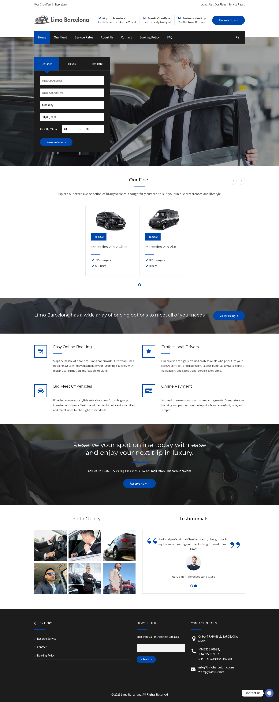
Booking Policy (150, 37)
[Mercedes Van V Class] (110, 221)
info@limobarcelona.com (216, 667)
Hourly (72, 64)
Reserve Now (138, 483)
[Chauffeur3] (50, 592)
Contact (126, 37)
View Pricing (228, 316)
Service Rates (237, 4)
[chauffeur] (119, 592)
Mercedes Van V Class (109, 247)
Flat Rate (97, 64)
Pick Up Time (48, 129)
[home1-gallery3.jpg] (119, 559)
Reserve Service (46, 638)
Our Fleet (220, 4)
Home (42, 37)
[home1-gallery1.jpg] (50, 559)
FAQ (170, 37)
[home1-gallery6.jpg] (85, 592)
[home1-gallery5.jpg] (85, 559)
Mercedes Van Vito (160, 247)
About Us (206, 4)
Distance (47, 64)
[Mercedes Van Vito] (164, 221)
